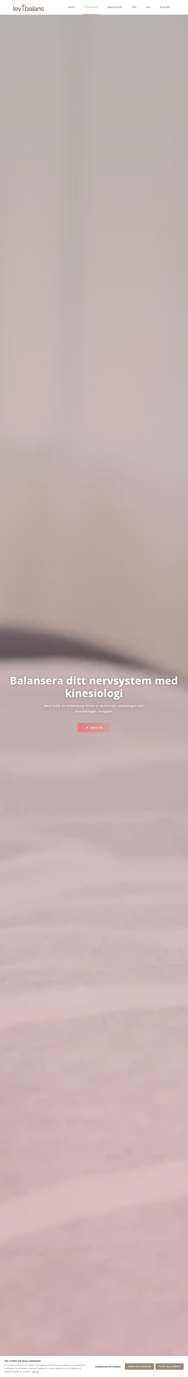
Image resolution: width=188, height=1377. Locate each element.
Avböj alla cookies (139, 1366)
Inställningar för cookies (108, 1366)
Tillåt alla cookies (169, 1366)
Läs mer (35, 1372)
